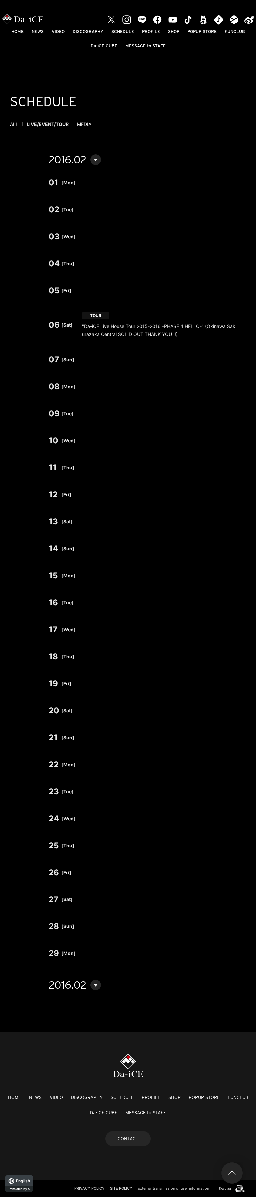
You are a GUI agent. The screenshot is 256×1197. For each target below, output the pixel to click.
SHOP (173, 31)
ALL (14, 124)
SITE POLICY (121, 1188)
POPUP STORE (202, 31)
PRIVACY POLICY (89, 1188)
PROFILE (151, 31)
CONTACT (128, 1138)
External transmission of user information (173, 1188)
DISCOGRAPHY (88, 31)
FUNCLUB (235, 31)
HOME (17, 31)
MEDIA (84, 124)
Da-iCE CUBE (104, 45)
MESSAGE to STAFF (145, 45)
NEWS (38, 31)
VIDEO (58, 31)
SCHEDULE (122, 31)
